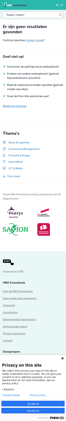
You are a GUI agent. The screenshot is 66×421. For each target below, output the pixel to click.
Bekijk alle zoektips (14, 106)
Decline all (33, 410)
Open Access (10, 312)
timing (39, 40)
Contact (8, 340)
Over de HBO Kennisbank (18, 291)
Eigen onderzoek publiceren (19, 298)
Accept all (33, 403)
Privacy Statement (14, 333)
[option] (33, 221)
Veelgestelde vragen (15, 326)
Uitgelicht (9, 305)
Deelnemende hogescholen (19, 319)
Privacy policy (38, 395)
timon (30, 40)
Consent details (11, 395)
